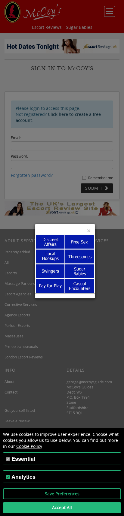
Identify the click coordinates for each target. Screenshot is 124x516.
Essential (23, 459)
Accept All (62, 507)
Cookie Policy (29, 446)
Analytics (23, 477)
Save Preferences (62, 493)
